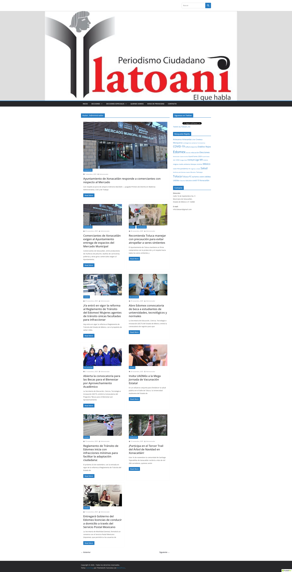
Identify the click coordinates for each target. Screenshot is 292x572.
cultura (188, 147)
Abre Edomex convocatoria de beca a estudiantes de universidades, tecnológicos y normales (148, 311)
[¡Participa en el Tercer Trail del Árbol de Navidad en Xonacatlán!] (148, 425)
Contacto (172, 104)
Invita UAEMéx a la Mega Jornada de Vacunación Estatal (145, 379)
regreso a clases (195, 169)
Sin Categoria (141, 227)
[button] (101, 103)
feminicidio (176, 156)
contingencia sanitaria (190, 143)
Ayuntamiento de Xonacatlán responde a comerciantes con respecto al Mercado (122, 180)
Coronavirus (201, 143)
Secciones (95, 104)
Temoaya (199, 172)
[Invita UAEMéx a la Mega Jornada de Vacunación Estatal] (148, 355)
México (206, 163)
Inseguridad (183, 160)
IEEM (177, 160)
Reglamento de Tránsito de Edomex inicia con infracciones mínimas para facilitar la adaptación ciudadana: (100, 453)
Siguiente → (164, 552)
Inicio (85, 104)
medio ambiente (184, 164)
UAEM (201, 177)
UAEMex (207, 177)
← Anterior (86, 552)
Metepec (194, 164)
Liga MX (199, 159)
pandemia (184, 169)
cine (193, 139)
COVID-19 (179, 146)
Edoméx (188, 152)
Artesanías (187, 139)
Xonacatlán (88, 170)
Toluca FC (186, 176)
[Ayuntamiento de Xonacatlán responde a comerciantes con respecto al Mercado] (125, 145)
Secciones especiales (115, 104)
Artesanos (177, 139)
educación (195, 152)
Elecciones (204, 152)
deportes (194, 147)
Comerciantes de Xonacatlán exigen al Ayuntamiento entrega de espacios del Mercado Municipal (102, 241)
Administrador (103, 174)
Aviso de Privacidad (155, 104)
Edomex (132, 227)
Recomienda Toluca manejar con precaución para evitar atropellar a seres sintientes (147, 239)
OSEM (175, 169)
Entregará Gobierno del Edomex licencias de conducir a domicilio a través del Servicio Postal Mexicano (102, 521)
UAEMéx (176, 180)
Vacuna (182, 181)
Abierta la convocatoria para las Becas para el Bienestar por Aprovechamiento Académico (101, 381)
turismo (195, 176)
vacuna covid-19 (192, 180)
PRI (189, 169)
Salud (204, 168)
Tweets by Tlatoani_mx (181, 127)
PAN (178, 169)
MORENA (199, 164)
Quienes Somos (137, 104)
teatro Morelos (191, 172)
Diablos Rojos (204, 146)
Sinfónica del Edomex (179, 172)
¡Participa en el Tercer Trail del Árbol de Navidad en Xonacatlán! (146, 449)
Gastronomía (184, 156)
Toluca (177, 176)
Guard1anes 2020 (195, 156)
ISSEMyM (190, 160)
